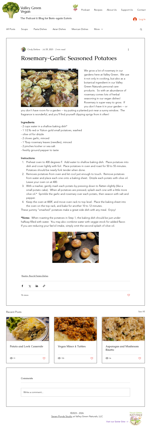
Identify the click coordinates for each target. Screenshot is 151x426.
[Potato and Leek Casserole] (27, 329)
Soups (24, 29)
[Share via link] (44, 286)
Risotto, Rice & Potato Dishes (35, 276)
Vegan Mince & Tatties (72, 346)
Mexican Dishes (80, 29)
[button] (141, 29)
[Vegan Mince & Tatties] (75, 329)
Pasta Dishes (40, 29)
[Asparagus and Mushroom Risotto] (123, 329)
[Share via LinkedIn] (36, 286)
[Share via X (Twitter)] (29, 286)
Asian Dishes (59, 29)
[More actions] (128, 49)
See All (141, 311)
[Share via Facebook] (22, 286)
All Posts (10, 29)
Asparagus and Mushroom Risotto (122, 348)
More (97, 29)
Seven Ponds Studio (61, 416)
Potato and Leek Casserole (26, 346)
